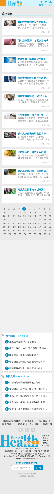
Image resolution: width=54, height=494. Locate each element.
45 (29, 223)
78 (45, 234)
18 (44, 212)
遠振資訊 (31, 476)
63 (19, 230)
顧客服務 (29, 420)
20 (4, 216)
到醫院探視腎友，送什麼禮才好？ (26, 368)
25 (29, 216)
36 (34, 219)
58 (44, 227)
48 (44, 223)
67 (39, 230)
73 (20, 234)
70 (4, 234)
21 (9, 216)
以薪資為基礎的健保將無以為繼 (24, 382)
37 (39, 219)
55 (29, 227)
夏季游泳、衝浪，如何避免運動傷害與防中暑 (31, 402)
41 (9, 223)
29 (50, 216)
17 (39, 212)
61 (9, 230)
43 (19, 223)
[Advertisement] (27, 304)
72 (15, 234)
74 (25, 234)
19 (50, 212)
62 (14, 230)
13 (19, 212)
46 (34, 223)
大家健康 (19, 440)
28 (44, 216)
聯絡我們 (47, 424)
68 (44, 230)
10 (4, 212)
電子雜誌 (43, 420)
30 (4, 219)
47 (39, 223)
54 (24, 227)
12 (14, 212)
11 (9, 212)
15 (29, 212)
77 (40, 234)
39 (50, 219)
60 (4, 230)
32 (14, 219)
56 (34, 227)
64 (24, 230)
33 (19, 219)
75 (30, 234)
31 (9, 219)
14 (24, 212)
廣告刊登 (6, 424)
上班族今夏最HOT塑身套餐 (22, 342)
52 (14, 227)
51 (9, 227)
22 (14, 216)
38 (44, 219)
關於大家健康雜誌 (11, 420)
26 (34, 216)
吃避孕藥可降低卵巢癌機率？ (23, 355)
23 (19, 216)
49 (50, 223)
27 (39, 216)
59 (50, 227)
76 (35, 234)
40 (4, 223)
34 (24, 219)
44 (24, 223)
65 (29, 230)
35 (29, 219)
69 (50, 230)
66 (34, 230)
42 (14, 223)
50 (4, 227)
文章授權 (20, 424)
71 (9, 234)
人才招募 (33, 424)
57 (39, 227)
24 (24, 216)
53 (19, 227)
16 (34, 212)
